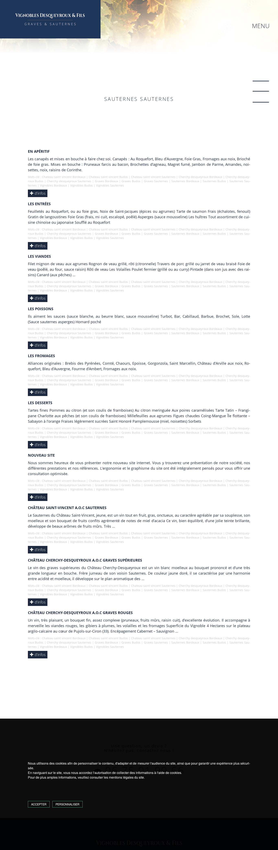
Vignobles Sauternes (110, 185)
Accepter (38, 804)
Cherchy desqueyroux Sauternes (69, 181)
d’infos (39, 193)
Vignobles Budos (81, 185)
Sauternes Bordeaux (185, 181)
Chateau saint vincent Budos (108, 177)
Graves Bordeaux (106, 181)
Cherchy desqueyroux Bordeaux (200, 177)
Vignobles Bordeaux (53, 185)
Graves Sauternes (156, 181)
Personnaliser (67, 804)
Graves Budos (130, 181)
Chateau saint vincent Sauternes (153, 177)
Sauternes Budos (214, 181)
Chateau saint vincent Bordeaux (63, 177)
